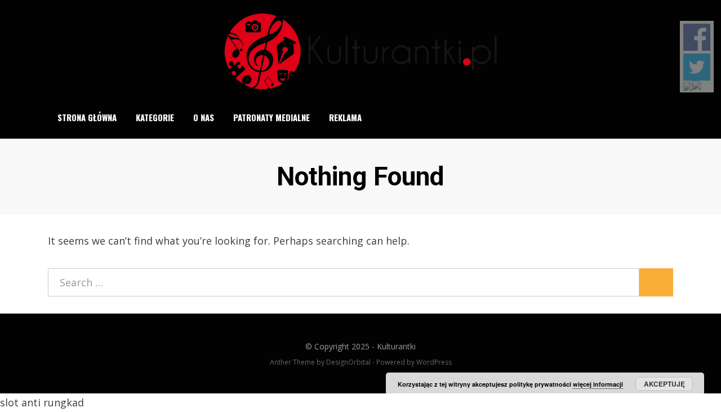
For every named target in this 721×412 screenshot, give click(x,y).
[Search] (666, 118)
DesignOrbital (348, 362)
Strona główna (87, 117)
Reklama (345, 117)
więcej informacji (598, 384)
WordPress (434, 362)
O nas (203, 117)
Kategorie (155, 117)
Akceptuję (664, 384)
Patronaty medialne (271, 117)
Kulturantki (396, 346)
